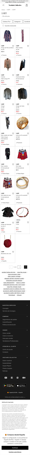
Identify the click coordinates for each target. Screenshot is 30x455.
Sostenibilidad (7, 363)
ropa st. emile (20, 283)
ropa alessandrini (8, 283)
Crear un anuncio (8, 336)
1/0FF (8, 10)
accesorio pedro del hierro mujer (14, 293)
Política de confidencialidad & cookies (14, 397)
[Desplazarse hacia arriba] (25, 267)
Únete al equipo (7, 368)
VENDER (5, 330)
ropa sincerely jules (14, 274)
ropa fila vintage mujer (14, 287)
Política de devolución (9, 325)
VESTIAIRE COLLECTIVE (10, 357)
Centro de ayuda (8, 349)
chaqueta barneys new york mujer (14, 285)
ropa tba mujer (21, 272)
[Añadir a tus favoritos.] (13, 46)
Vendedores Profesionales (10, 341)
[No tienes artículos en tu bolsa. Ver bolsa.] (27, 5)
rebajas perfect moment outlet (14, 278)
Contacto (5, 352)
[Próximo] (19, 267)
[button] (27, 5)
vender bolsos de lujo (8, 272)
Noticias (5, 371)
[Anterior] (10, 267)
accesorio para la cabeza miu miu (14, 289)
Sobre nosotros (7, 361)
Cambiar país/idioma (15, 452)
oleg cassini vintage (14, 276)
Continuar (15, 448)
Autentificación (7, 322)
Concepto (5, 308)
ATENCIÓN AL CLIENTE (9, 346)
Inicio (3, 10)
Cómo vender (7, 333)
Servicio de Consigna (9, 311)
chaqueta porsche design (14, 281)
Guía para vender (8, 338)
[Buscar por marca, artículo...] (3, 5)
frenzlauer (12, 295)
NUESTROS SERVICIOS (9, 305)
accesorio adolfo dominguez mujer (14, 291)
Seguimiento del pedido (10, 319)
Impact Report (7, 366)
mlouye (19, 295)
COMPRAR (5, 316)
